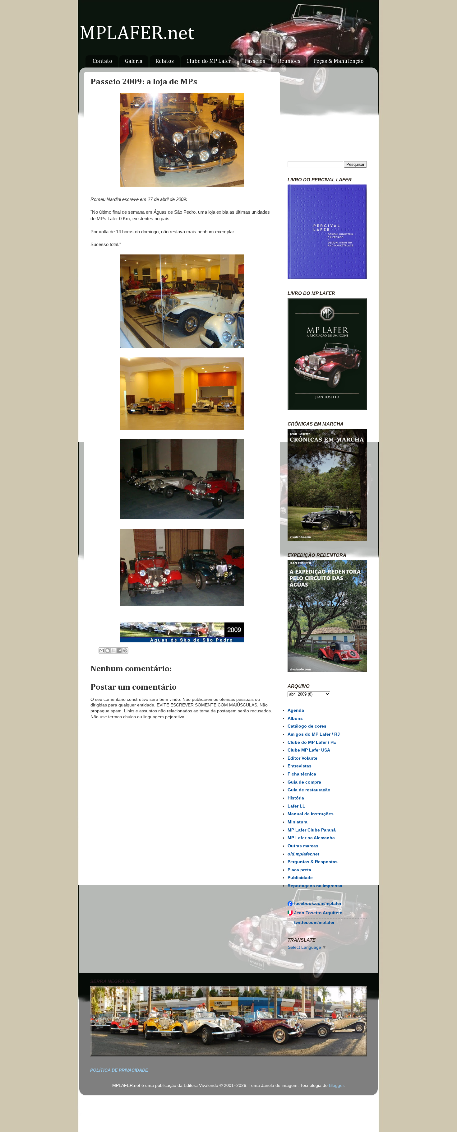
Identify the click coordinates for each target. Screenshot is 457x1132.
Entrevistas (300, 766)
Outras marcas (303, 846)
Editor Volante (302, 758)
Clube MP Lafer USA (309, 750)
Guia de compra (304, 782)
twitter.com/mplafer (314, 922)
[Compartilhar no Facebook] (119, 650)
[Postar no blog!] (107, 650)
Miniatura (297, 822)
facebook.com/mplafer (317, 903)
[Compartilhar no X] (113, 650)
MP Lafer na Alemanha (311, 838)
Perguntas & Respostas (313, 861)
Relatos (164, 61)
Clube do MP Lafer (209, 61)
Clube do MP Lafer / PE (312, 742)
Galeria (133, 61)
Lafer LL (296, 806)
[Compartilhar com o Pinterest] (125, 650)
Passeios (254, 61)
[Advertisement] (182, 914)
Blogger (336, 1085)
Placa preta (299, 870)
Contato (102, 61)
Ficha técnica (302, 774)
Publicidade (300, 877)
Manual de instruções (311, 814)
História (296, 798)
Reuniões (289, 61)
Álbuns (295, 718)
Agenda (296, 710)
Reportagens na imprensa (315, 885)
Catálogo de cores (307, 726)
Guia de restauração (309, 790)
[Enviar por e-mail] (102, 650)
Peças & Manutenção (338, 61)
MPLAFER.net (137, 34)
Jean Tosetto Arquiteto (318, 913)
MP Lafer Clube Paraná (312, 830)
